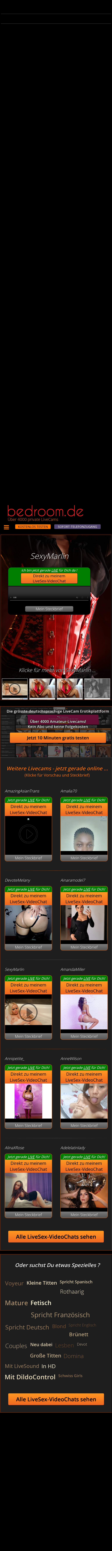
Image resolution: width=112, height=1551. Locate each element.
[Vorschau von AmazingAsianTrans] (28, 818)
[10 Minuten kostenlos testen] (11, 525)
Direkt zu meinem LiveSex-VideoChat (49, 578)
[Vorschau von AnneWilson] (84, 1117)
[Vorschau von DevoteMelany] (28, 938)
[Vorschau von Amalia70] (84, 849)
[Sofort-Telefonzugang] (13, 525)
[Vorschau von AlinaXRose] (28, 1206)
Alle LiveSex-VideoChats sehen (56, 1236)
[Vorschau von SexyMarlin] (28, 1028)
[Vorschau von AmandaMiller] (84, 1028)
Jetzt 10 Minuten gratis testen (58, 738)
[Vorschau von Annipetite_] (28, 1117)
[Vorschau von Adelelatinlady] (84, 1206)
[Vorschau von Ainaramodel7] (84, 938)
